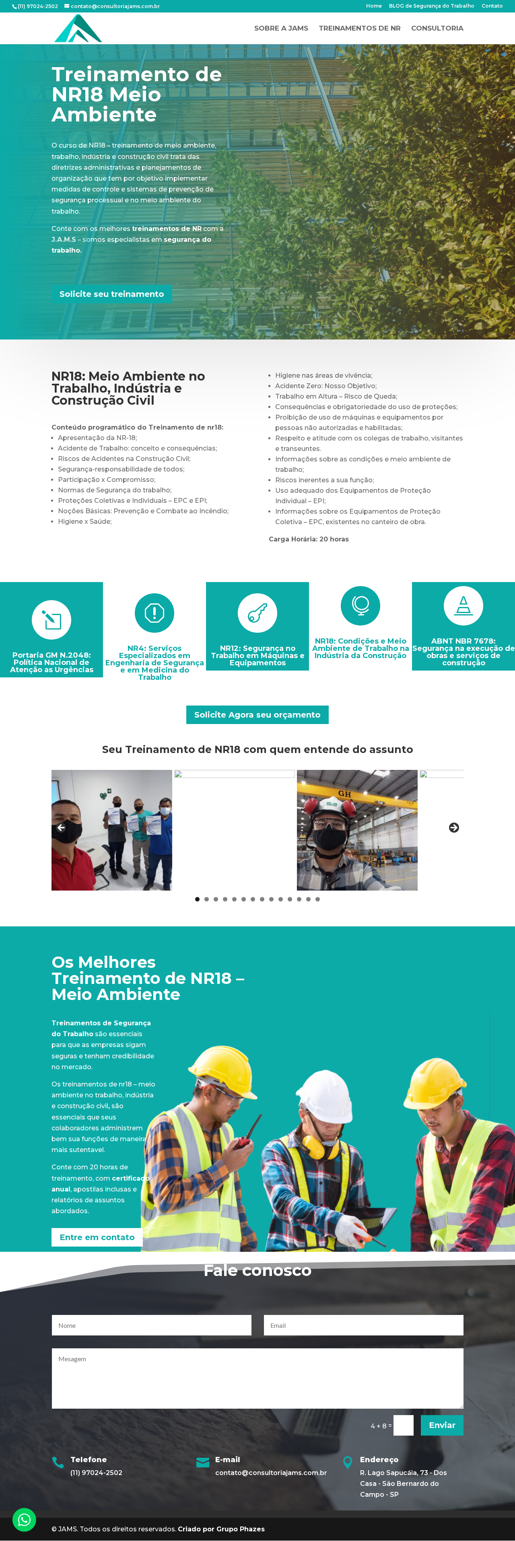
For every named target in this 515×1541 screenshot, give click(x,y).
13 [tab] (308, 899)
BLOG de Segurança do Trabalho (431, 6)
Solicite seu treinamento (112, 294)
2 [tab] (206, 899)
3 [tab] (216, 899)
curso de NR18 (82, 145)
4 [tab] (225, 899)
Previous (62, 828)
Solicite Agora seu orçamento (257, 715)
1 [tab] (197, 899)
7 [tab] (253, 899)
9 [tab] (271, 899)
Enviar (442, 1425)
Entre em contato (97, 1237)
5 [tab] (234, 899)
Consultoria (437, 29)
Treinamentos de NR (360, 29)
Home (374, 6)
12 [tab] (299, 899)
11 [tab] (290, 899)
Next (453, 828)
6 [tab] (243, 899)
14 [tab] (317, 899)
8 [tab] (262, 899)
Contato (492, 6)
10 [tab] (280, 899)
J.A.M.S (64, 239)
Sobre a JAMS (281, 29)
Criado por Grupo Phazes (221, 1529)
